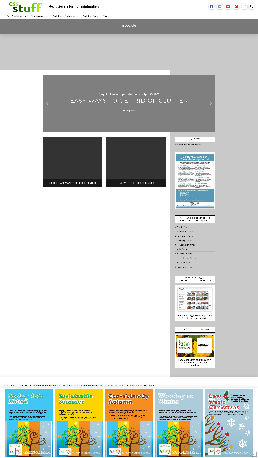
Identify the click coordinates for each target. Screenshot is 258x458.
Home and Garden (186, 266)
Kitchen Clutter (184, 253)
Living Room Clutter (187, 258)
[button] (252, 6)
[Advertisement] (129, 54)
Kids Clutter (182, 249)
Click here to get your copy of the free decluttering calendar (195, 317)
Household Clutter (186, 244)
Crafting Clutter (185, 240)
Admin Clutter (184, 227)
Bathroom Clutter (186, 231)
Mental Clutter (184, 262)
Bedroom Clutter (185, 235)
